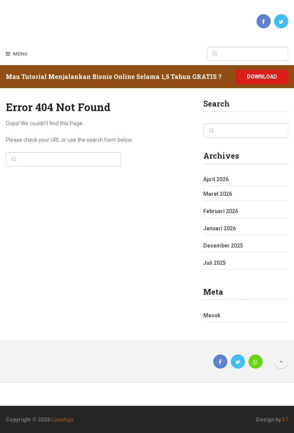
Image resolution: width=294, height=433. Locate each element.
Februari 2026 (220, 211)
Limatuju (62, 420)
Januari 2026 (219, 228)
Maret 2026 (217, 194)
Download (262, 77)
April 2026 (216, 179)
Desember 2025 (223, 246)
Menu (20, 54)
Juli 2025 (214, 263)
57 (285, 420)
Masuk (211, 315)
